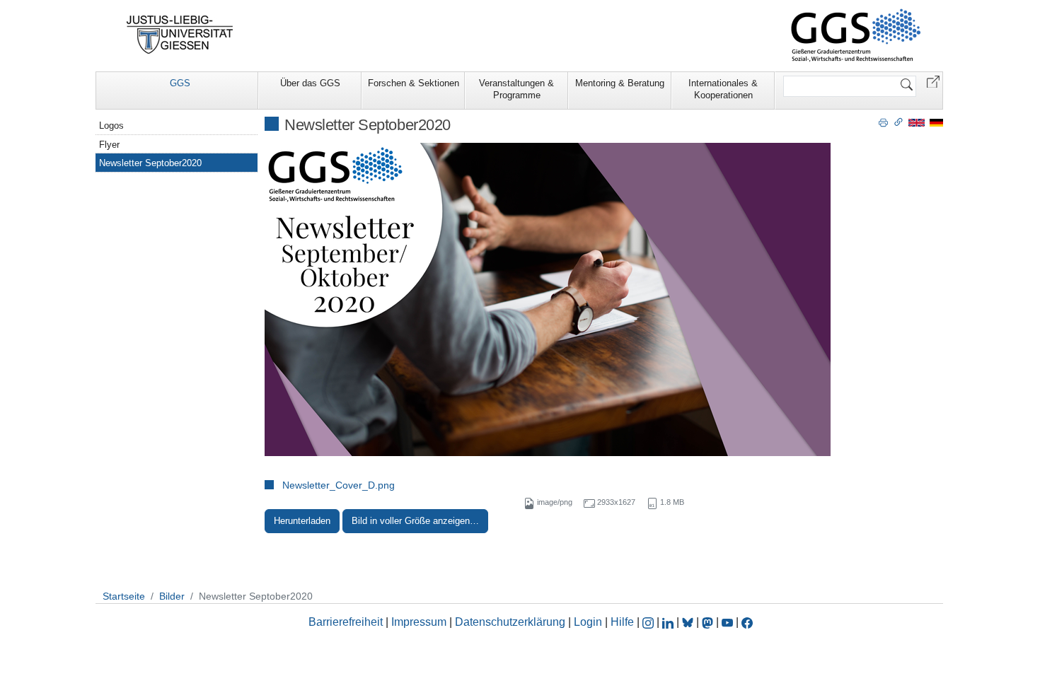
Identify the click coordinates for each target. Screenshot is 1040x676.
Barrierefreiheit (345, 622)
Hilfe (622, 622)
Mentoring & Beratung (619, 83)
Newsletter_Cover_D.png (338, 485)
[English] (916, 122)
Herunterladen (302, 520)
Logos (111, 125)
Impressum (418, 622)
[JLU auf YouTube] (727, 622)
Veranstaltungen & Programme (516, 89)
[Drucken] (883, 121)
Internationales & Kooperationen (723, 89)
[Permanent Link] (898, 122)
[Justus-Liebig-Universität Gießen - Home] (180, 34)
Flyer (109, 144)
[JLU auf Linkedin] (669, 622)
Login (589, 622)
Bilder (172, 596)
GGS (180, 83)
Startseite (124, 596)
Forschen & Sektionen (413, 83)
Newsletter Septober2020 (150, 163)
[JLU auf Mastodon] (709, 622)
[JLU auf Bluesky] (689, 622)
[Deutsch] (936, 122)
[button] (933, 81)
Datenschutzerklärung (510, 622)
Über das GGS (310, 83)
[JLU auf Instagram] (649, 622)
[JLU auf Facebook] (747, 622)
